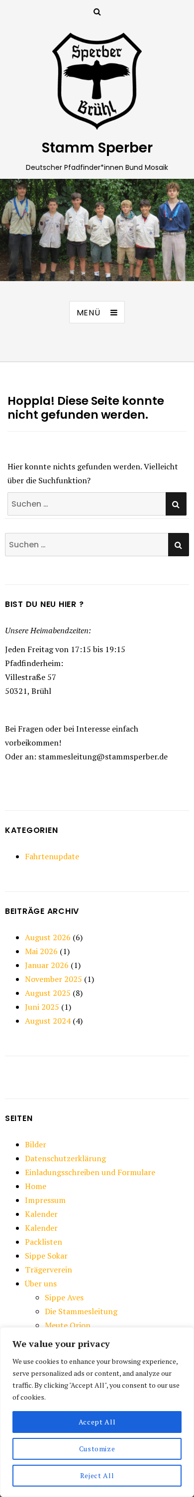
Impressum (45, 1200)
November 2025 (53, 978)
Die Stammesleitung (81, 1311)
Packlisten (43, 1241)
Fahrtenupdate (52, 856)
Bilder (35, 1144)
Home (35, 1186)
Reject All (97, 1475)
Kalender (41, 1213)
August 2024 (48, 1020)
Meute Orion (68, 1325)
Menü (88, 312)
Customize (97, 1448)
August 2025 (48, 992)
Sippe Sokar (46, 1255)
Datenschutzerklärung (65, 1158)
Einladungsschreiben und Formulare (90, 1172)
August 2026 (48, 937)
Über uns (41, 1283)
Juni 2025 (42, 1006)
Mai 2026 (41, 951)
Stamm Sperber (97, 147)
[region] (97, 1412)
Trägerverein (48, 1269)
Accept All (97, 1421)
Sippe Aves (64, 1297)
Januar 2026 (47, 965)
